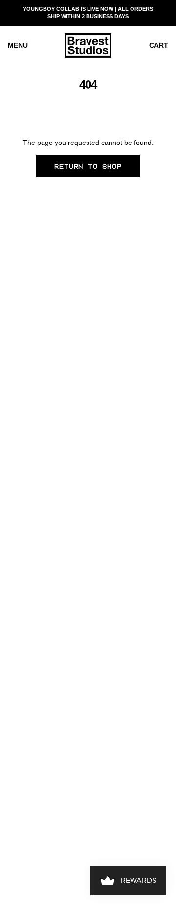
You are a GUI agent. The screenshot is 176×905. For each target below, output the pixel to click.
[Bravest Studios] (88, 45)
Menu (18, 45)
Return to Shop (87, 166)
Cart (158, 45)
